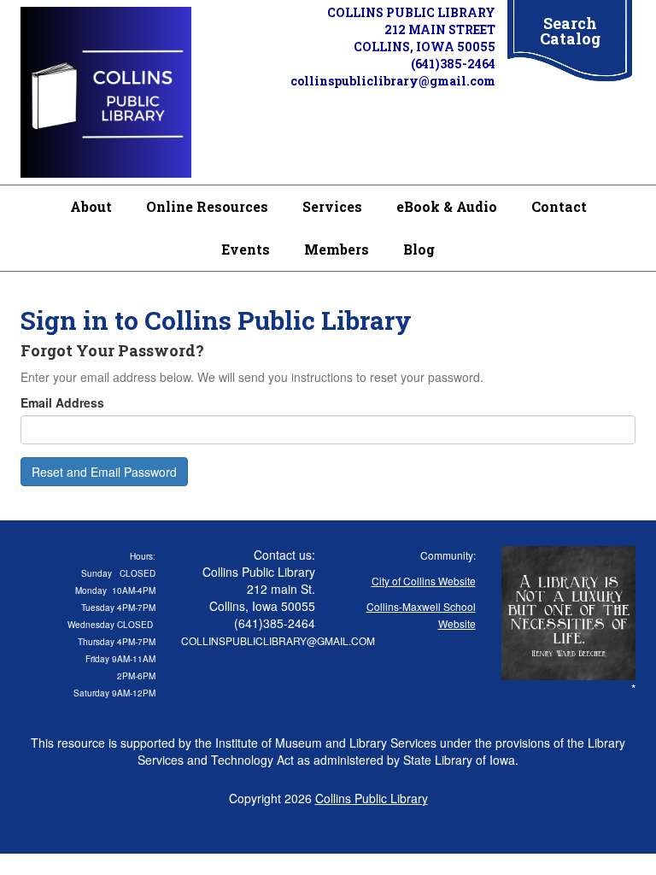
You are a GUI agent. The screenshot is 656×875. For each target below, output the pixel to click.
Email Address (62, 402)
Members (336, 249)
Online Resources (207, 206)
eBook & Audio (446, 206)
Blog (419, 249)
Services (332, 206)
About (91, 206)
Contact (559, 206)
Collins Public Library (371, 798)
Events (245, 249)
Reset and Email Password (104, 471)
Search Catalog (570, 31)
